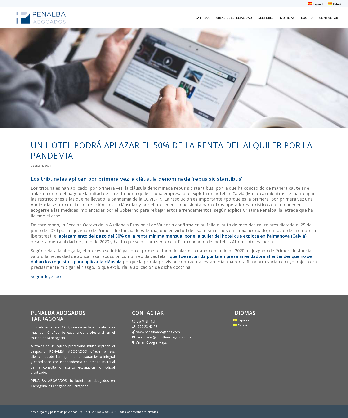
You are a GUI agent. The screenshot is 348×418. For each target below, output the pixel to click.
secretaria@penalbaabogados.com (164, 337)
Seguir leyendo (46, 276)
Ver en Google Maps (151, 342)
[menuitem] (316, 3)
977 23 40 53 (147, 326)
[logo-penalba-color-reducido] (41, 17)
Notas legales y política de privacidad (54, 412)
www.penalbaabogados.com (157, 332)
